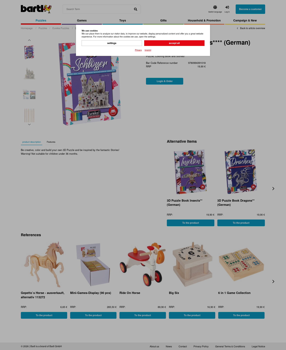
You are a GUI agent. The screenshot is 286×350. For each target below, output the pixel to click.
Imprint (148, 49)
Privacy (138, 49)
